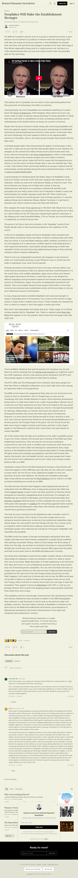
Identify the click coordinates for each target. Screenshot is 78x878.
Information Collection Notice (38, 833)
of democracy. (25, 113)
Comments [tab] (9, 661)
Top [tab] (7, 789)
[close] (57, 804)
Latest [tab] (12, 789)
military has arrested (45, 372)
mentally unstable (12, 501)
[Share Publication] (55, 3)
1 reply (13, 771)
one (69, 45)
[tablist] (12, 661)
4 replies (13, 702)
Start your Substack (34, 869)
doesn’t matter (16, 492)
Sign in (72, 3)
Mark (10, 708)
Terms (44, 864)
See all (8, 836)
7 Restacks (27, 640)
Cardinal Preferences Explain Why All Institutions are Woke (23, 797)
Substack (29, 874)
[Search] (50, 3)
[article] (39, 798)
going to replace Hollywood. (19, 172)
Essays (7, 11)
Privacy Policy (53, 833)
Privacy (39, 864)
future (16, 113)
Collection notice (52, 864)
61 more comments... (10, 779)
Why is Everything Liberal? (16, 794)
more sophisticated (42, 154)
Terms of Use (48, 831)
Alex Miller (12, 679)
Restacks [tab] (17, 661)
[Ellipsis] (72, 678)
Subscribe (62, 3)
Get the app (48, 869)
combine (33, 503)
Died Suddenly (43, 478)
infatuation (42, 585)
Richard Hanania (14, 25)
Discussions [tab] (19, 789)
